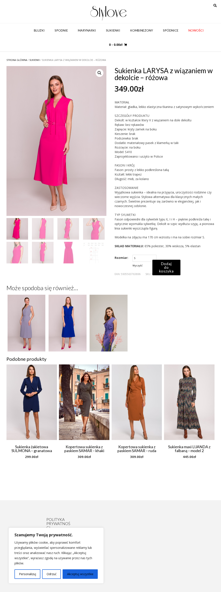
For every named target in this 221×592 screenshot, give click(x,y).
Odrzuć (52, 574)
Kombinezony (141, 30)
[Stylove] (108, 12)
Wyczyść (138, 265)
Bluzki (39, 30)
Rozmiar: (121, 258)
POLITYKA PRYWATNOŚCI (58, 523)
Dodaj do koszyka (166, 267)
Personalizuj (27, 574)
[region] (56, 555)
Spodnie (61, 30)
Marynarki (87, 30)
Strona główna (16, 60)
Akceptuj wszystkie (80, 574)
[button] (99, 73)
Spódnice (170, 30)
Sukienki (113, 30)
